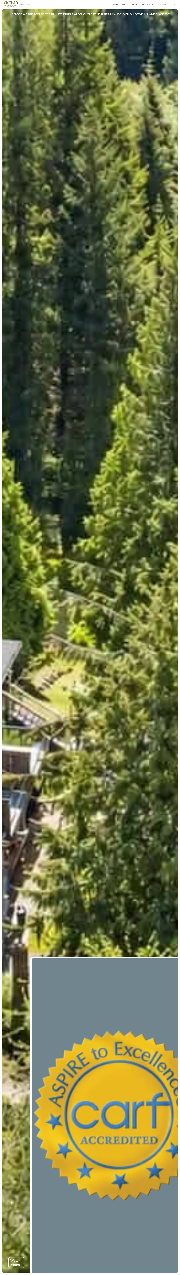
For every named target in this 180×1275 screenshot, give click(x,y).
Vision (148, 5)
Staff (154, 5)
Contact (172, 5)
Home (115, 5)
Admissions (123, 5)
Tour (159, 5)
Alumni (141, 5)
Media (164, 5)
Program (133, 5)
